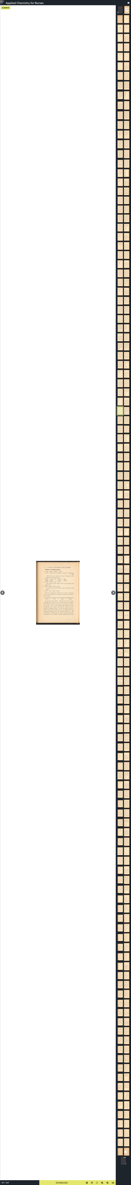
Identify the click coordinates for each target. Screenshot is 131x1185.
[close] (128, 3)
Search (6, 8)
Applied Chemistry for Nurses (25, 3)
